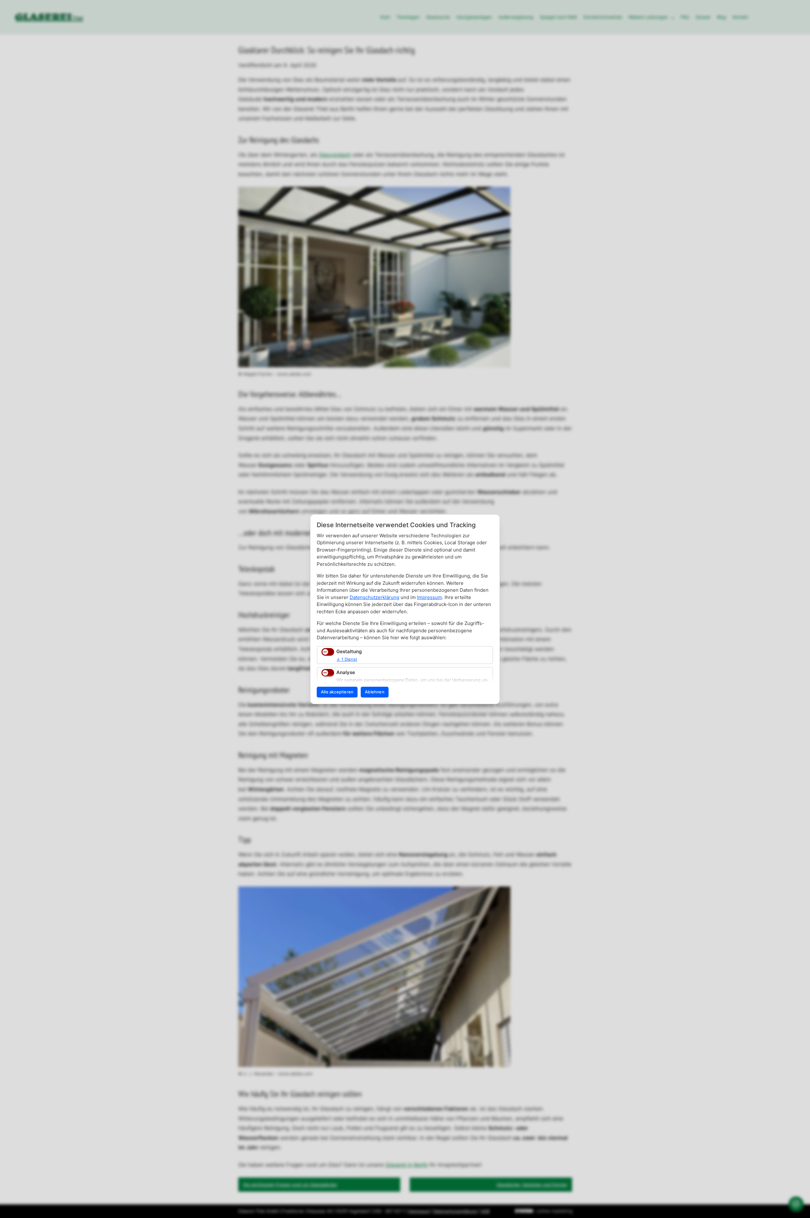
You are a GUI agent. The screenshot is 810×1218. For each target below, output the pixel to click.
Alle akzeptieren (337, 691)
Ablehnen (374, 691)
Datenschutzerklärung (374, 597)
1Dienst (346, 659)
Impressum (429, 597)
